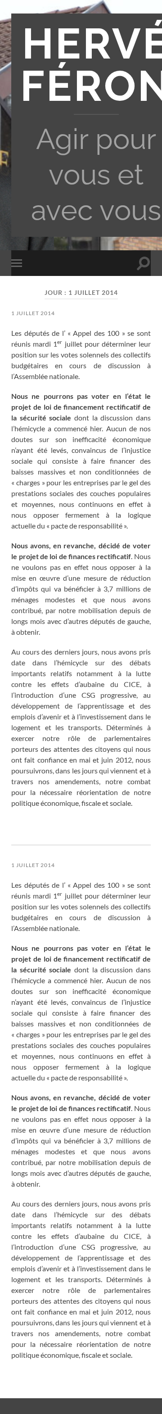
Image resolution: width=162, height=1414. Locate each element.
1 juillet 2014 (33, 313)
